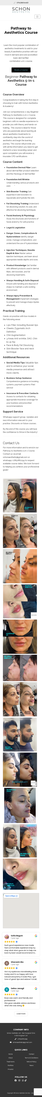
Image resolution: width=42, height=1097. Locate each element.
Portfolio (10, 1065)
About (10, 1058)
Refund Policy (31, 1062)
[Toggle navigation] (37, 17)
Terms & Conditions (31, 1058)
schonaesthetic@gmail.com (22, 1042)
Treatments (10, 1062)
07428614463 (22, 3)
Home (10, 1054)
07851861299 (22, 1039)
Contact (31, 1054)
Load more (21, 1014)
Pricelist (10, 1069)
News (31, 1065)
